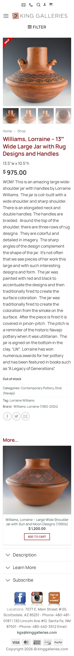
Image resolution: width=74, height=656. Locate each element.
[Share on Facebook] (7, 416)
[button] (44, 4)
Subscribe (23, 580)
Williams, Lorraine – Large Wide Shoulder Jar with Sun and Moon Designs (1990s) (37, 521)
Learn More (24, 567)
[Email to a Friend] (25, 416)
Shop (21, 131)
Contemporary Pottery (37, 388)
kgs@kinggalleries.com (37, 632)
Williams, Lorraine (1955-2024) (35, 406)
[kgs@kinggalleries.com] (24, 5)
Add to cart (37, 536)
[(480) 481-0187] (31, 5)
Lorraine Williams (22, 400)
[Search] (38, 5)
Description (24, 555)
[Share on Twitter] (16, 416)
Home (7, 131)
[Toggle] (8, 555)
